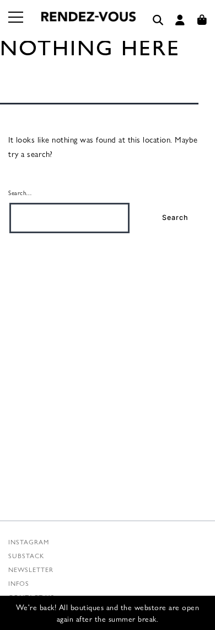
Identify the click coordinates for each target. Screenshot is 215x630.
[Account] (180, 20)
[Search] (158, 20)
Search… (20, 192)
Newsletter (30, 569)
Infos (18, 583)
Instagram (28, 542)
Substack (26, 555)
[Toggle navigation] (16, 24)
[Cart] (202, 20)
